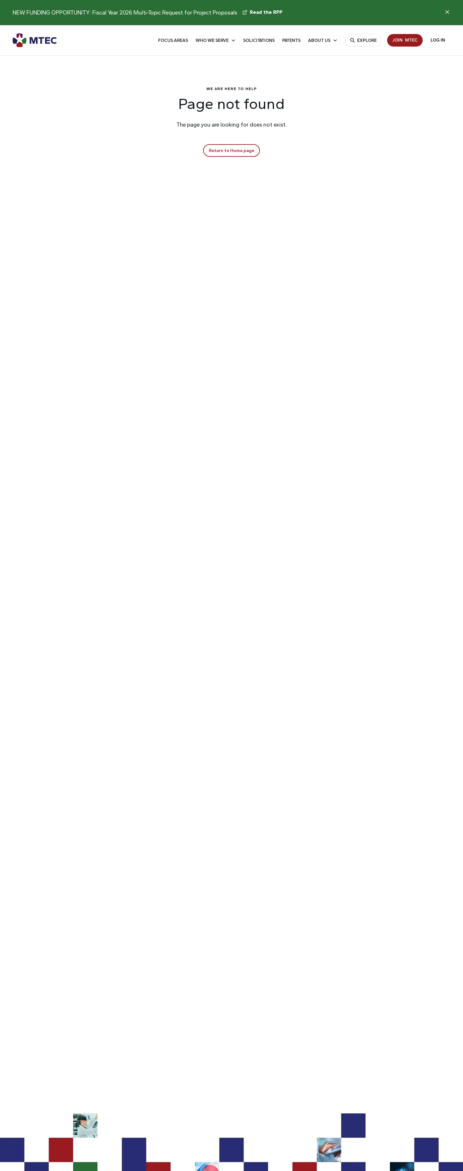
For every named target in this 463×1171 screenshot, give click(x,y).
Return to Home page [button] (231, 150)
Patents (291, 40)
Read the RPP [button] (266, 12)
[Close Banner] (447, 12)
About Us (319, 40)
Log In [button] (438, 40)
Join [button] (405, 40)
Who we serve (212, 40)
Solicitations (259, 40)
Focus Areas (173, 40)
